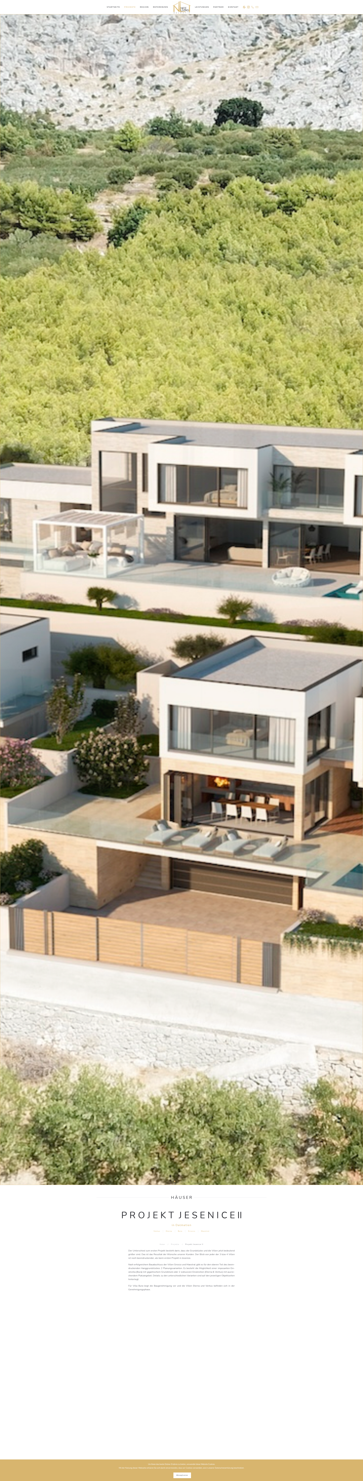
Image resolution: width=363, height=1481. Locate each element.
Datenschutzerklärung (224, 1468)
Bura (180, 1231)
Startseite (113, 7)
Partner (218, 7)
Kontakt (233, 7)
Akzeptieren (182, 1475)
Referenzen (160, 7)
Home (162, 1244)
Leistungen (202, 7)
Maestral (205, 1231)
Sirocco (191, 1231)
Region (144, 7)
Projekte (130, 7)
